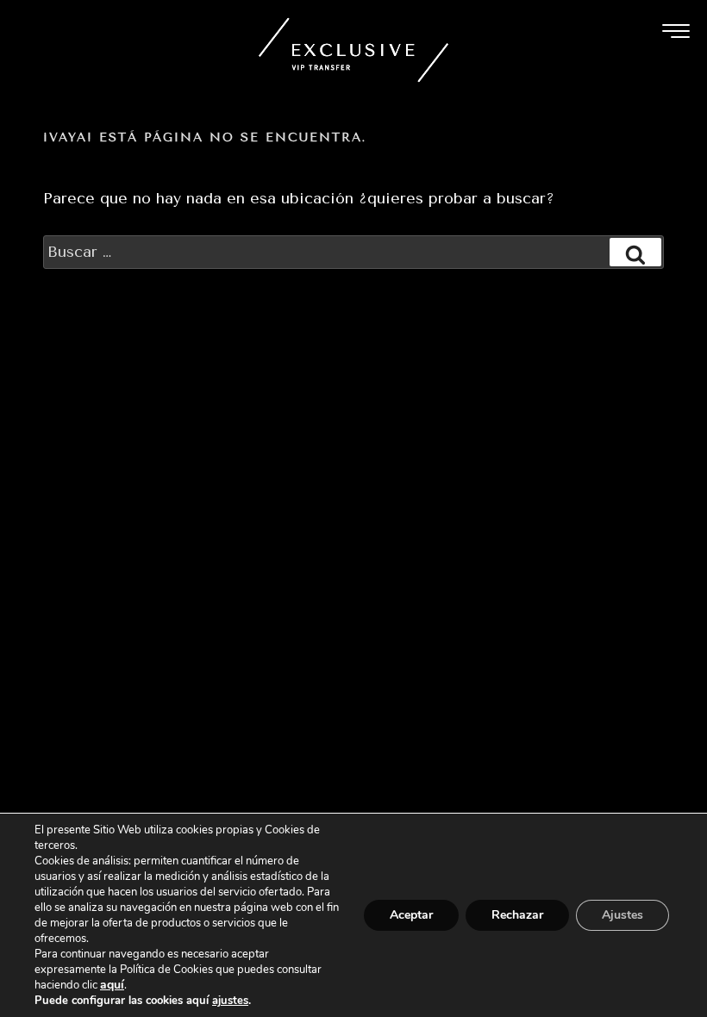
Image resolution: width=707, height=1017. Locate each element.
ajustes (230, 1000)
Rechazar (517, 915)
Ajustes (622, 915)
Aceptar (411, 915)
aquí (112, 984)
